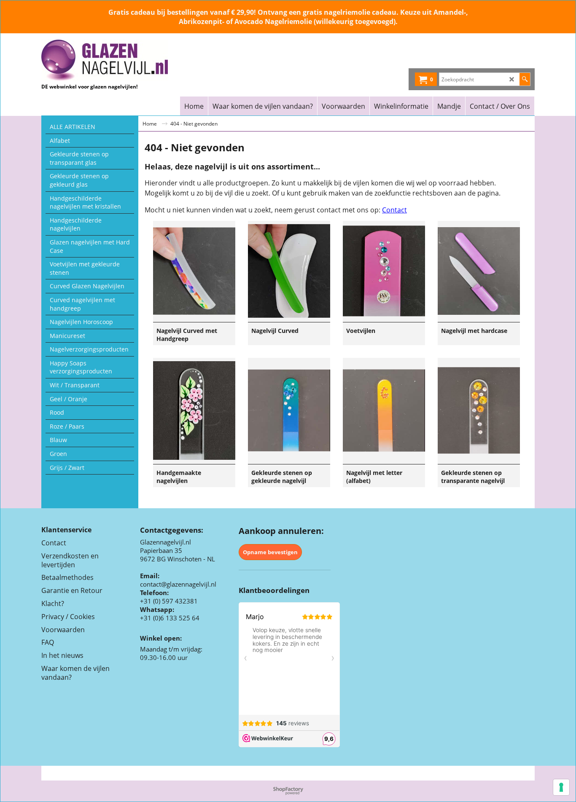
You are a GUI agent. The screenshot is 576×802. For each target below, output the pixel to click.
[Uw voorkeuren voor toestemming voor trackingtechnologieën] (561, 787)
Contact (394, 210)
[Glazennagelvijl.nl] (115, 60)
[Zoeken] (524, 79)
